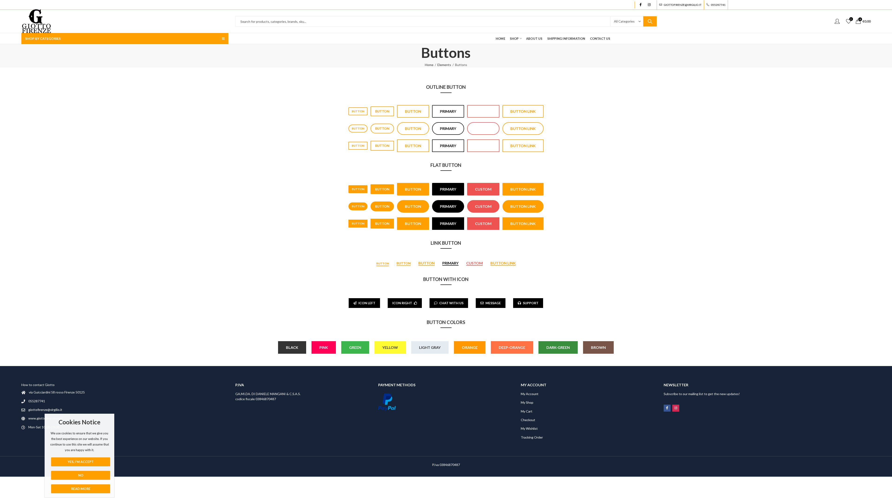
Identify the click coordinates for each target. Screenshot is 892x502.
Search (650, 21)
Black (292, 347)
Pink (323, 347)
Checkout (528, 420)
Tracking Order (532, 437)
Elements (444, 65)
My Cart (526, 411)
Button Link (523, 111)
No (80, 475)
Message (493, 303)
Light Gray (430, 347)
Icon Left (366, 303)
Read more (80, 489)
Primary (448, 111)
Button (358, 111)
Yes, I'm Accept (81, 462)
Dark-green (558, 347)
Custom (483, 111)
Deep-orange (512, 347)
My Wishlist (529, 428)
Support (530, 303)
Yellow (390, 347)
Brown (598, 347)
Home (429, 65)
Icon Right (402, 303)
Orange (470, 347)
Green (355, 347)
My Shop (527, 402)
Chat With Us (451, 303)
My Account (529, 394)
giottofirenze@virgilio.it (45, 410)
